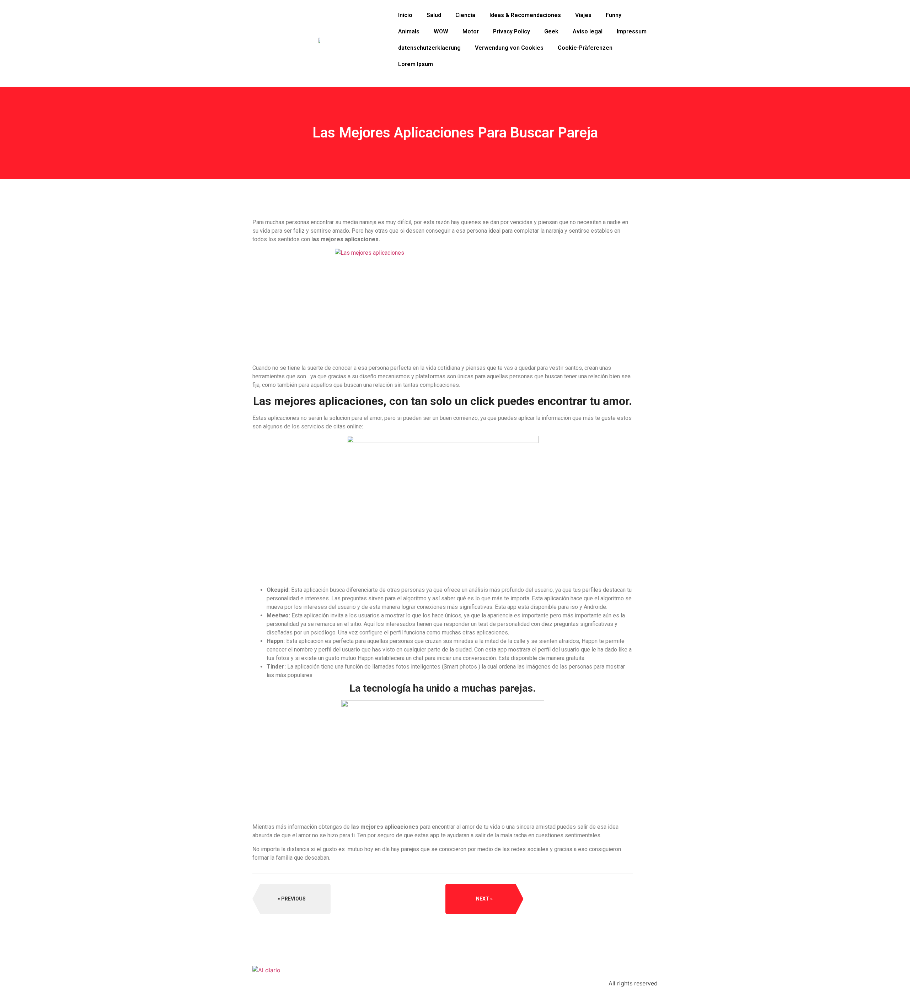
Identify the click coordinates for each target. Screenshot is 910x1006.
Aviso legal (588, 31)
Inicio (405, 15)
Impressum (632, 31)
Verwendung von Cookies (509, 47)
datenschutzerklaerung (429, 47)
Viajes (583, 15)
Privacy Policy (511, 31)
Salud (434, 15)
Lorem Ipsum (415, 64)
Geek (551, 31)
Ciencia (465, 15)
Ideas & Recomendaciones (525, 15)
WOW (441, 31)
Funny (613, 15)
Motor (470, 31)
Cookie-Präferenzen (585, 47)
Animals (408, 31)
